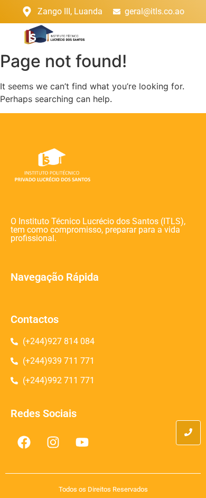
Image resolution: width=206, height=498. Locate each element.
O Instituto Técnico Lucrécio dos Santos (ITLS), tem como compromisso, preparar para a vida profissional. (98, 230)
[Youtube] (82, 442)
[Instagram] (53, 442)
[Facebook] (24, 442)
